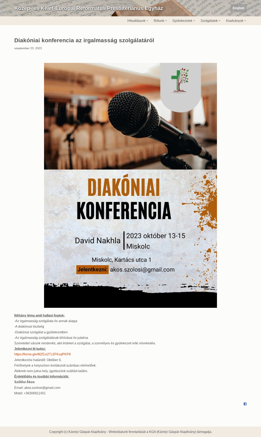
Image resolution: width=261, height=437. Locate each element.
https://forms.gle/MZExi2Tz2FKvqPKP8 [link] (42, 354)
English (238, 8)
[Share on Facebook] (245, 404)
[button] (147, 20)
